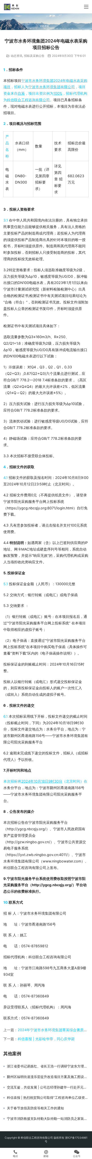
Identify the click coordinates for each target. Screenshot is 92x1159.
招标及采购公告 (34, 56)
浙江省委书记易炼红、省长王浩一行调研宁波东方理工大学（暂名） (48, 1066)
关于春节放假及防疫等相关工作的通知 (35, 1108)
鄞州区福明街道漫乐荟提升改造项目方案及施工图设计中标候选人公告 (48, 1077)
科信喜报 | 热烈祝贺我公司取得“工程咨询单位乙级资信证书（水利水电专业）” (48, 1098)
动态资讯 (16, 56)
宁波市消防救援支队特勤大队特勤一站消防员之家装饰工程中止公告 (48, 1119)
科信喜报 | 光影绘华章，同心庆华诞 (46, 1039)
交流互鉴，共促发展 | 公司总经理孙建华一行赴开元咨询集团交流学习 (48, 1087)
